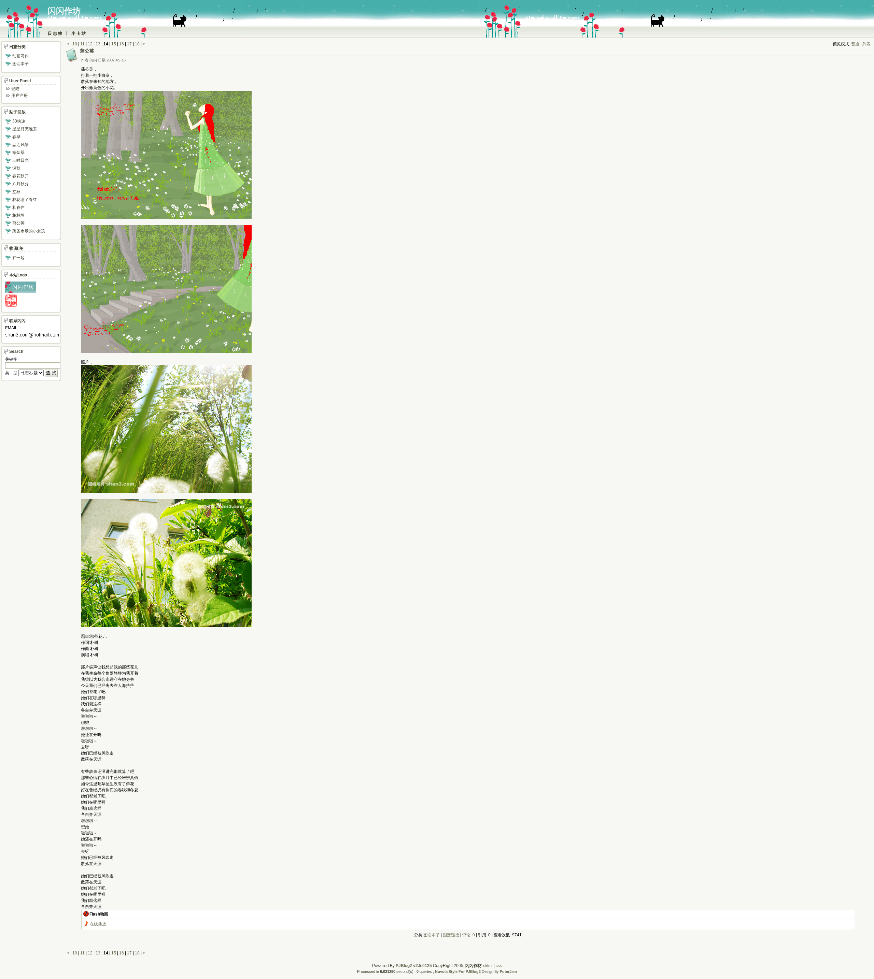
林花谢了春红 (24, 199)
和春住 (18, 207)
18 (137, 44)
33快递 (18, 121)
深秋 (16, 168)
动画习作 (20, 56)
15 (113, 44)
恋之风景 (20, 144)
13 (98, 44)
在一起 (18, 257)
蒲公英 (87, 51)
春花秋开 (20, 176)
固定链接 (451, 935)
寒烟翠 (18, 152)
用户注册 (19, 95)
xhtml (488, 965)
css (499, 965)
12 (90, 44)
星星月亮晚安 (24, 129)
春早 (16, 136)
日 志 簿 (55, 33)
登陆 (15, 88)
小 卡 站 (78, 33)
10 (74, 44)
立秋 (16, 191)
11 (82, 44)
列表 (866, 44)
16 (121, 44)
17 (129, 44)
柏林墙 (18, 215)
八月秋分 (20, 184)
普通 (855, 44)
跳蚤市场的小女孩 (28, 231)
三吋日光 (20, 160)
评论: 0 (468, 935)
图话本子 (431, 935)
